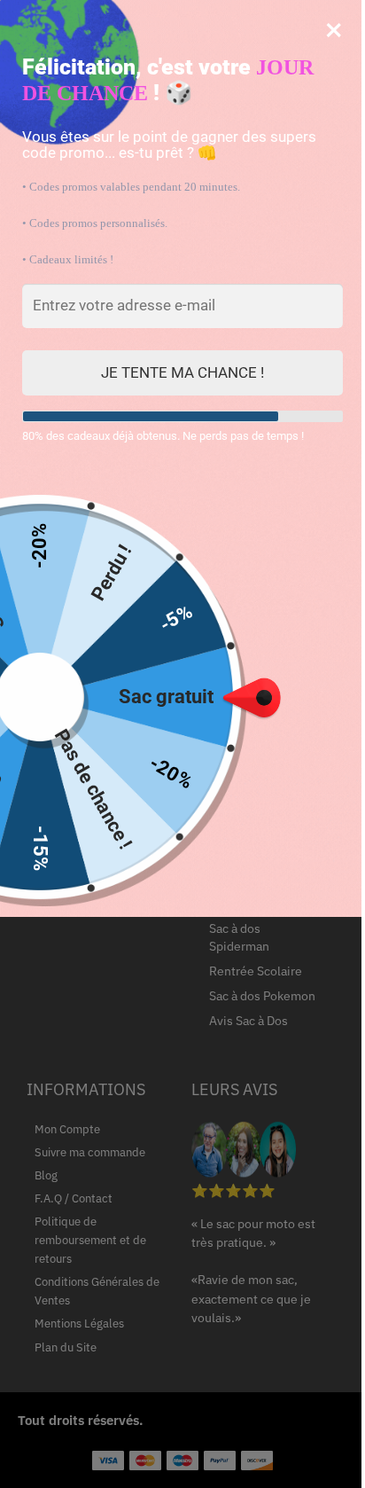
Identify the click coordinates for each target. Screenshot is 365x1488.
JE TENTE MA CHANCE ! (182, 372)
